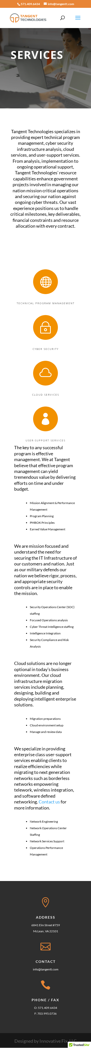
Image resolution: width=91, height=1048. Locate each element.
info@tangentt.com (45, 969)
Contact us (49, 801)
